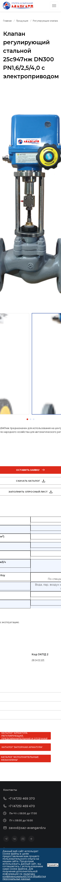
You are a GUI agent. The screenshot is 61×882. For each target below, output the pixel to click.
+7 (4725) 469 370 (22, 798)
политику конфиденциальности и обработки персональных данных (24, 876)
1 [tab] (27, 419)
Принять (52, 865)
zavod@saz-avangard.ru (27, 828)
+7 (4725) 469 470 (22, 806)
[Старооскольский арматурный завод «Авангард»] (18, 6)
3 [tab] (33, 419)
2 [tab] (30, 419)
